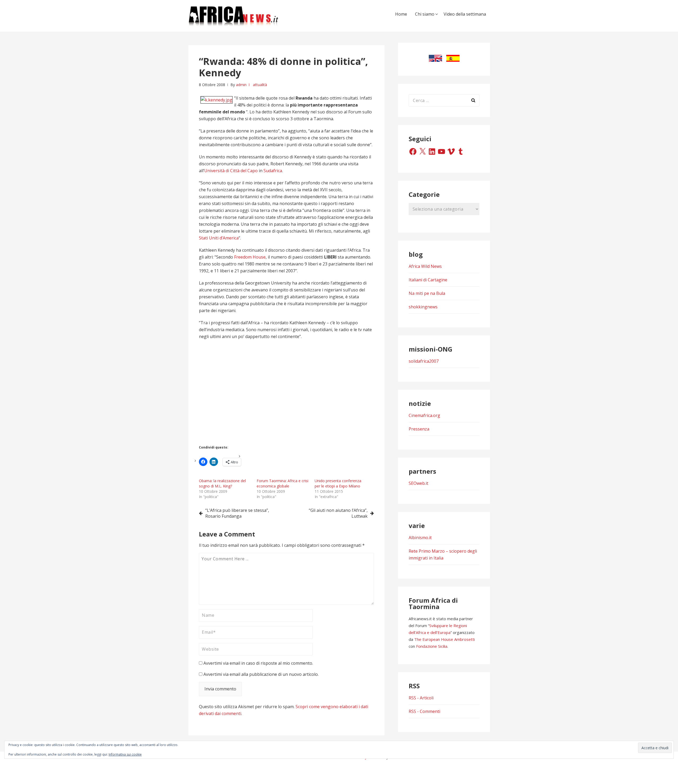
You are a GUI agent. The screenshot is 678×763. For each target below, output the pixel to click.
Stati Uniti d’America (219, 238)
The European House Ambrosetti (444, 639)
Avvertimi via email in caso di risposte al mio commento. (258, 663)
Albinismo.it (420, 537)
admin (241, 84)
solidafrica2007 (424, 361)
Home (401, 14)
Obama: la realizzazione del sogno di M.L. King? (222, 483)
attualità (260, 84)
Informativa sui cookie (125, 754)
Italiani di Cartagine (428, 280)
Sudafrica (273, 171)
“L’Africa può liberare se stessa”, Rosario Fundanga (237, 513)
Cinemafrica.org (424, 415)
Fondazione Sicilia (431, 646)
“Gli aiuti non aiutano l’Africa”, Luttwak (338, 513)
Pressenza (419, 429)
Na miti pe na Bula (427, 293)
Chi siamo (424, 14)
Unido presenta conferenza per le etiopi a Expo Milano (338, 483)
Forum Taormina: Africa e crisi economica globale (282, 483)
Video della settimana (465, 14)
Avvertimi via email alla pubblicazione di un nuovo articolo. (261, 674)
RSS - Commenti (424, 711)
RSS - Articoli (421, 698)
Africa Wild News (425, 266)
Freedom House (250, 257)
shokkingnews (423, 307)
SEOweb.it (418, 483)
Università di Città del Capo (231, 171)
